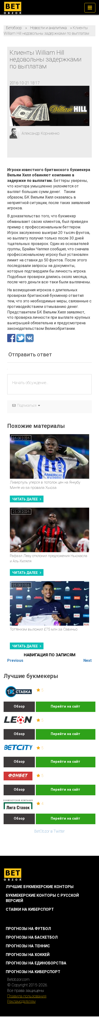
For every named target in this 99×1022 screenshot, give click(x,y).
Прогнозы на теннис (28, 946)
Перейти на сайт (65, 706)
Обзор (19, 706)
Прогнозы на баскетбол (32, 937)
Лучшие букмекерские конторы (40, 886)
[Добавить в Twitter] (20, 337)
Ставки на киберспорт (30, 909)
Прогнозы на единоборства (36, 963)
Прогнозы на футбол (28, 928)
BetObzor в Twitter (49, 831)
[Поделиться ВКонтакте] (29, 337)
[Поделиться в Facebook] (11, 337)
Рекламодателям (21, 1001)
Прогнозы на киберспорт (33, 971)
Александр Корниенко (40, 133)
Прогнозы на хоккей (28, 954)
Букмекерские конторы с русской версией (42, 898)
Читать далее (25, 499)
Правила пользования (26, 996)
